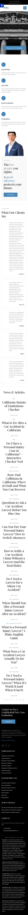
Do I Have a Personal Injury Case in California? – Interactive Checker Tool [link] (14, 452)
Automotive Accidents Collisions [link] (8, 783)
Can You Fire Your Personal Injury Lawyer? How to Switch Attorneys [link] (14, 532)
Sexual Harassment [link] (5, 758)
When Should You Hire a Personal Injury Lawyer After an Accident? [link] (14, 608)
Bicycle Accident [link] (5, 792)
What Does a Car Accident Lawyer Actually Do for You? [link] (14, 656)
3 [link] (10, 699)
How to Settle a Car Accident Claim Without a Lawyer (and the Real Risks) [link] (14, 558)
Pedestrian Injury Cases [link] (6, 790)
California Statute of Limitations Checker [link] (14, 406)
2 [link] (7, 699)
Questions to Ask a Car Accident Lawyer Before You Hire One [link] (14, 508)
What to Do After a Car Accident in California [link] (14, 426)
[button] (25, 8)
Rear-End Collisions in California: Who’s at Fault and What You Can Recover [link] (14, 482)
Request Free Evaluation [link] (14, 48)
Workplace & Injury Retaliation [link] (8, 760)
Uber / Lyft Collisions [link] (6, 785)
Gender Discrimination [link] (6, 772)
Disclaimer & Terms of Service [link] (8, 740)
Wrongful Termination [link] (6, 765)
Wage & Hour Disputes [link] (6, 763)
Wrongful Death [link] (5, 797)
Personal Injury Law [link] (9, 778)
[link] (2, 5)
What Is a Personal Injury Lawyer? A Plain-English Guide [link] (14, 632)
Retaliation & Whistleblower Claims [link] (9, 768)
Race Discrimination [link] (5, 770)
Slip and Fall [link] (4, 795)
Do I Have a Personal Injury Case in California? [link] (12, 807)
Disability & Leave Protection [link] (7, 755)
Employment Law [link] (8, 751)
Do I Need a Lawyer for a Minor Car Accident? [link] (14, 584)
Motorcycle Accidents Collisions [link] (8, 787)
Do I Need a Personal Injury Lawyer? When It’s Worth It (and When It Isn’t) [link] (14, 682)
